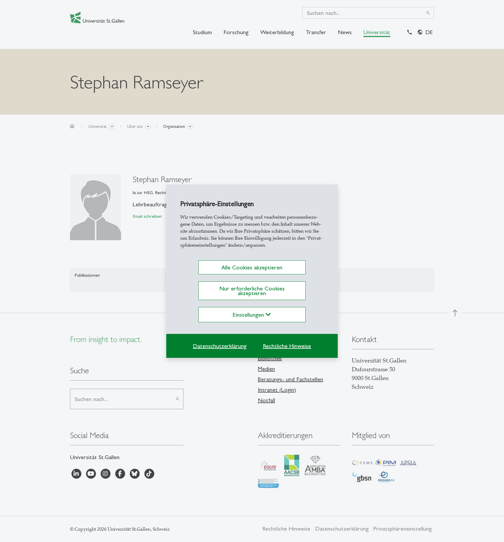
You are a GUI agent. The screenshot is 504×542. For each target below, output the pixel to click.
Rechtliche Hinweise (287, 345)
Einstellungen (249, 314)
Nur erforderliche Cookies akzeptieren (252, 291)
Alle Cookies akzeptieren (251, 267)
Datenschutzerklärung (219, 345)
